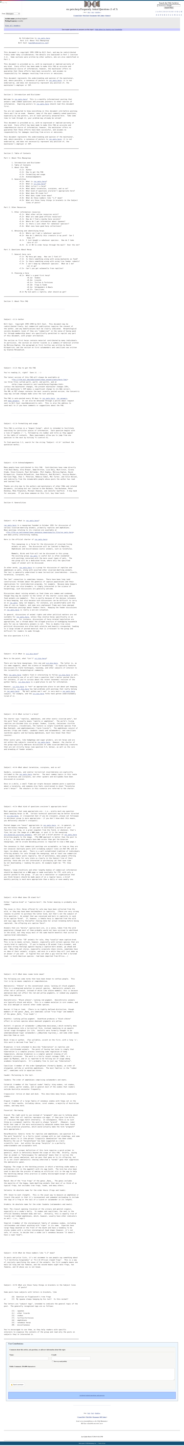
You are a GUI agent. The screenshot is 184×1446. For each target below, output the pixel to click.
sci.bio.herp (39, 184)
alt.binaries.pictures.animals (18, 835)
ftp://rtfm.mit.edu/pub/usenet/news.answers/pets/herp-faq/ (40, 379)
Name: (11, 1355)
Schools (107, 16)
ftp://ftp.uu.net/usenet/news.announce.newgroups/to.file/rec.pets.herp (40, 532)
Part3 (92, 12)
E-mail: (54, 1355)
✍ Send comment (17, 1384)
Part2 (89, 12)
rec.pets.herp (43, 38)
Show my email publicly (60, 1361)
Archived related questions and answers (92, 1395)
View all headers (12, 25)
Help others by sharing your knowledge (108, 29)
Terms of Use (101, 1443)
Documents (93, 16)
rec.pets (33, 556)
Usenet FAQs (78, 16)
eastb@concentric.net (38, 43)
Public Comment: (22, 1366)
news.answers (13, 401)
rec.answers (62, 398)
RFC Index (101, 16)
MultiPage (97, 12)
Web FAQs (86, 16)
